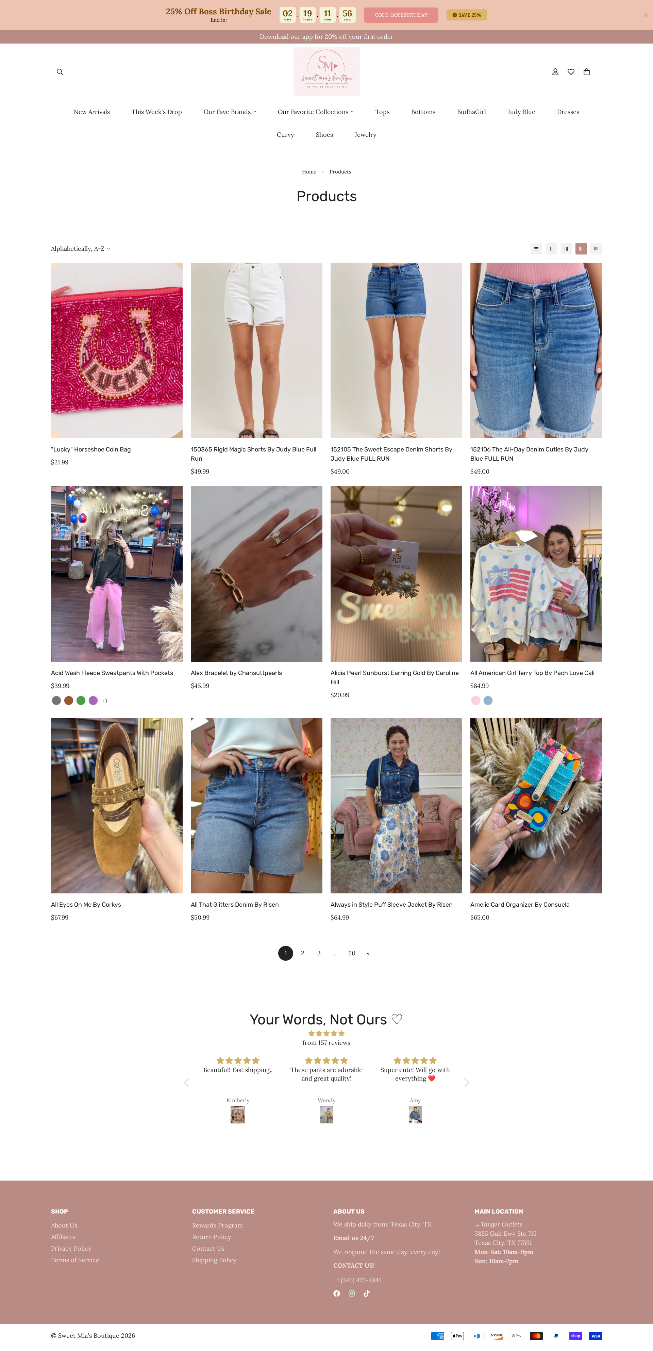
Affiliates (63, 1237)
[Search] (60, 72)
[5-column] (596, 248)
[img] (327, 1033)
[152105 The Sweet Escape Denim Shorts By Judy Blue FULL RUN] (396, 350)
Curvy (285, 134)
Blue (488, 700)
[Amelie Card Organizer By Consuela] (536, 805)
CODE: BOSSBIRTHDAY (401, 15)
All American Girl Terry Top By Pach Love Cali (532, 673)
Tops (382, 112)
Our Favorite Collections (313, 112)
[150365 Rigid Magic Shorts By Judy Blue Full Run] (256, 350)
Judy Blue (521, 112)
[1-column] (536, 248)
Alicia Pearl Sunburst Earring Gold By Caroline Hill (395, 677)
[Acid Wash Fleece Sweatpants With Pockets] (117, 574)
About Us (64, 1225)
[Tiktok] (366, 1293)
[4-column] (581, 248)
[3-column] (566, 248)
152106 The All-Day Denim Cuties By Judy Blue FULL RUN (529, 454)
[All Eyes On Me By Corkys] (117, 805)
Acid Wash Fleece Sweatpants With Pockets (112, 673)
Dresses (568, 112)
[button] (188, 1082)
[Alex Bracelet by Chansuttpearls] (256, 574)
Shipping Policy (214, 1260)
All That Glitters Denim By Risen (235, 904)
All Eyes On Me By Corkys (86, 904)
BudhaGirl (471, 112)
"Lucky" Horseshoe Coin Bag (91, 449)
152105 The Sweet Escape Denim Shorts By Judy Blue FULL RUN (391, 454)
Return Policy (211, 1237)
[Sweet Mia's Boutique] (327, 72)
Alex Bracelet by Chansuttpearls (236, 673)
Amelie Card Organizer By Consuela (520, 904)
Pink (475, 700)
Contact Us (208, 1248)
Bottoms (423, 112)
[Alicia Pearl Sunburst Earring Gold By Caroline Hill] (396, 574)
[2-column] (551, 248)
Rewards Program (217, 1225)
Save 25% (469, 15)
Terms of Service (75, 1260)
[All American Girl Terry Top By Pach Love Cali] (536, 574)
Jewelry (365, 134)
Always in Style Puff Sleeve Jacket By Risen (392, 904)
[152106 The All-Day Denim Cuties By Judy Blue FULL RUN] (536, 350)
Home (309, 171)
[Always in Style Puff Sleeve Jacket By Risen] (396, 805)
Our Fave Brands (227, 112)
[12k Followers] (351, 1293)
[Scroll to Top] (640, 1314)
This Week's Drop (157, 112)
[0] (587, 72)
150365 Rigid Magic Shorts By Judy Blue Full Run (253, 454)
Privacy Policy (71, 1248)
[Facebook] (336, 1293)
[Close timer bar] (646, 15)
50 (351, 953)
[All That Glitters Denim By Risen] (256, 805)
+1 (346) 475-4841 (357, 1280)
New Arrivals (92, 112)
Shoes (324, 134)
